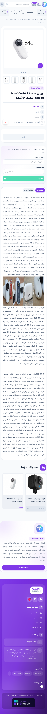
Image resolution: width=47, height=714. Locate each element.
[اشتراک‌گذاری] (42, 122)
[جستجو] (7, 4)
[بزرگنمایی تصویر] (40, 65)
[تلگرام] (40, 599)
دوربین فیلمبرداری (11, 19)
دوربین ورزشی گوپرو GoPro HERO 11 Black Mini (36, 500)
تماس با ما (14, 12)
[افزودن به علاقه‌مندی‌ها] (5, 121)
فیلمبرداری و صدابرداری (29, 19)
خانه (41, 19)
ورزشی (40, 22)
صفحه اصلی (34, 613)
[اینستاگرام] (35, 599)
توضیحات (40, 190)
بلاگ (37, 622)
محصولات (30, 12)
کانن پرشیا (14, 695)
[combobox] (18, 4)
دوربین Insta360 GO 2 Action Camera (14, 500)
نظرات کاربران (28, 190)
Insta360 (36, 107)
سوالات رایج (17, 673)
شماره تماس (40, 167)
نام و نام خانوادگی (38, 157)
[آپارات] (29, 599)
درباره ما (21, 12)
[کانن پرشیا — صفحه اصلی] (39, 4)
